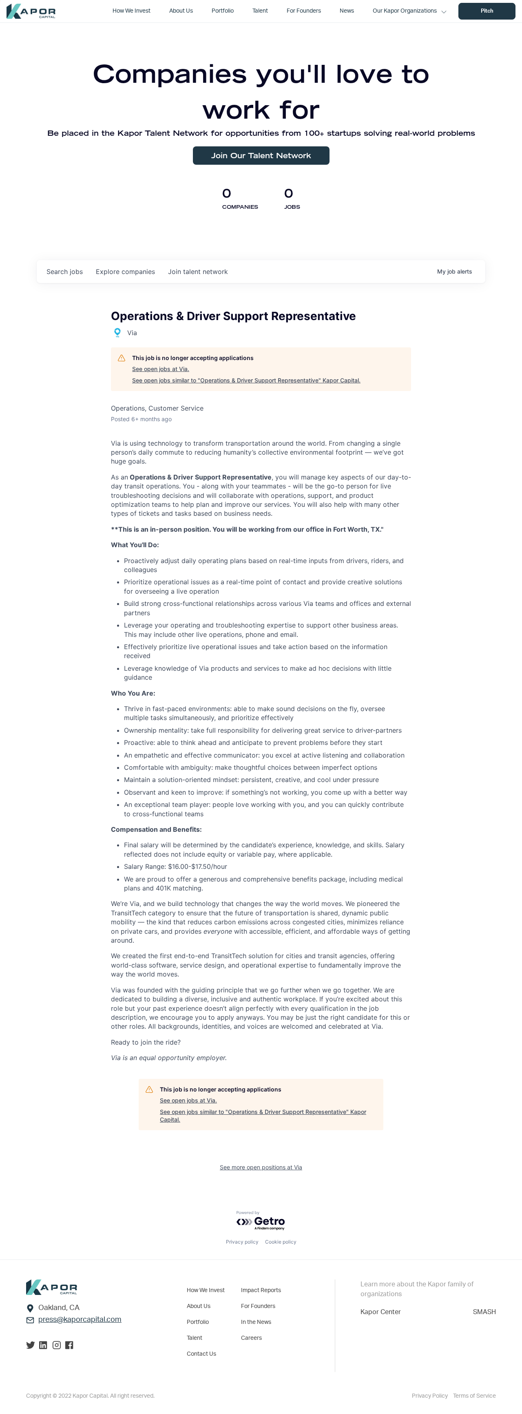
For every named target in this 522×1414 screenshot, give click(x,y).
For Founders (258, 1306)
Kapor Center (381, 1312)
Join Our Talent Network (261, 155)
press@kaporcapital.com (80, 1319)
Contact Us (201, 1354)
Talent (194, 1338)
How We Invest (206, 1290)
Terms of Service (474, 1396)
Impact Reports (261, 1290)
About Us (198, 1306)
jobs (64, 271)
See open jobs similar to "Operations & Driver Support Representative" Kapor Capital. (246, 380)
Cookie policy (280, 1242)
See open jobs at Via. (160, 368)
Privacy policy (242, 1242)
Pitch (487, 11)
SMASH (484, 1312)
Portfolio (198, 1322)
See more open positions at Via (261, 1167)
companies (125, 271)
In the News (256, 1322)
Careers (251, 1338)
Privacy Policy (430, 1396)
